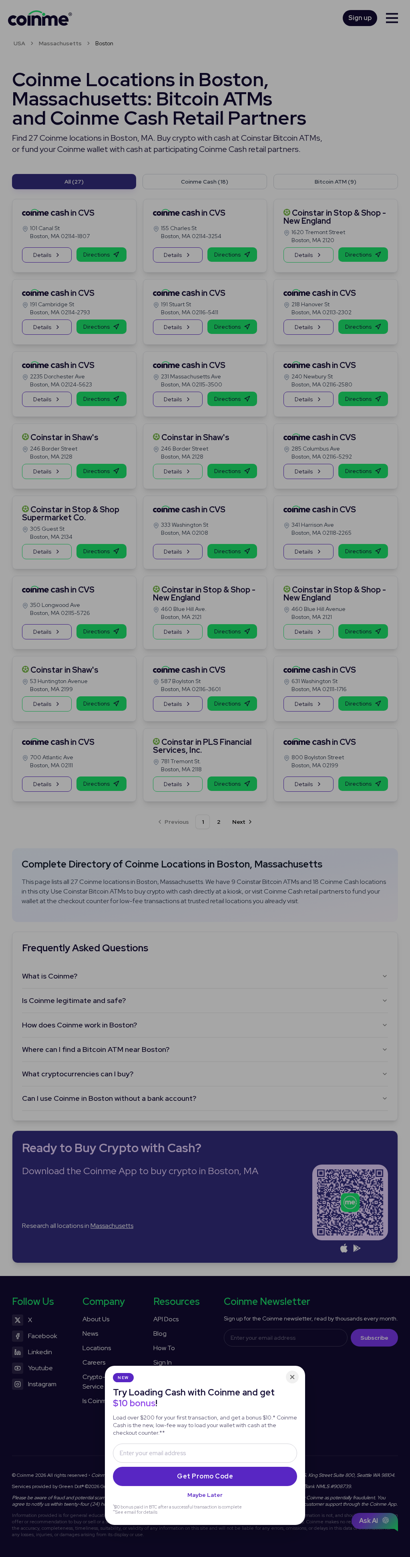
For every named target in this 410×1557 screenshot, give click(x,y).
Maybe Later (205, 1494)
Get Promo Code (205, 1476)
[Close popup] (292, 1377)
